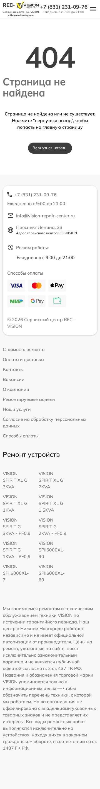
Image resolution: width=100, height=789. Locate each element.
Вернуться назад (48, 147)
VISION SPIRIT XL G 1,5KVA (51, 503)
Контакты (13, 369)
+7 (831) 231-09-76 (64, 7)
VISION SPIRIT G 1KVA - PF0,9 (17, 549)
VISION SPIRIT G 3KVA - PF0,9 (17, 526)
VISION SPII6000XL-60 (52, 573)
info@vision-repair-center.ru (45, 215)
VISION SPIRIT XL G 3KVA (15, 480)
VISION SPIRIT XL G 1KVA (15, 503)
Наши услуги (17, 409)
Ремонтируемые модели (29, 399)
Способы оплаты (21, 436)
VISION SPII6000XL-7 (16, 573)
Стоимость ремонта (24, 349)
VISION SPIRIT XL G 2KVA (51, 480)
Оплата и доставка (23, 359)
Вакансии (13, 379)
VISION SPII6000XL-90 (52, 549)
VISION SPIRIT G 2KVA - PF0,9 (52, 526)
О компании (16, 389)
